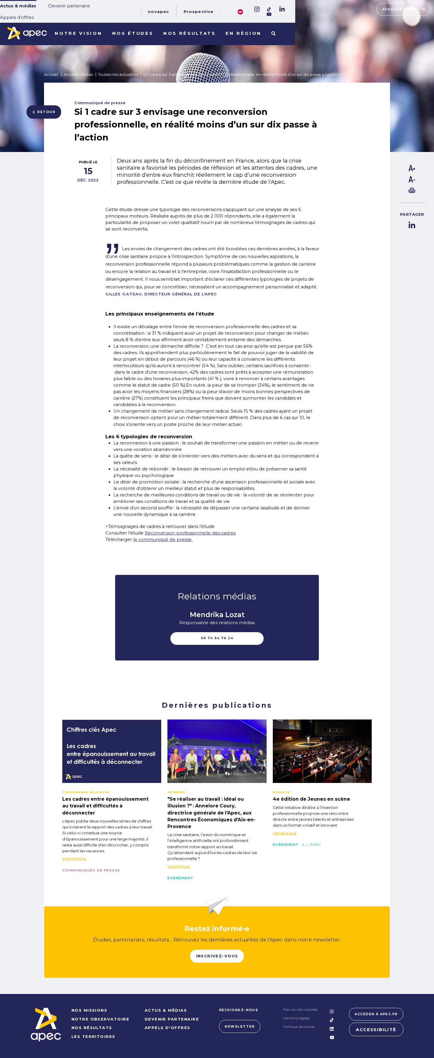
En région (244, 33)
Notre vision (78, 33)
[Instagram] (256, 9)
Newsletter (240, 1026)
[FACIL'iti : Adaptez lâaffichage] (240, 11)
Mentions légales (296, 1018)
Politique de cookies (299, 1027)
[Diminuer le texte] (412, 181)
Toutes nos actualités (118, 74)
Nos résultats (189, 33)
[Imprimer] (412, 191)
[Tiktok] (269, 9)
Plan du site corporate (300, 1010)
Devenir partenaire (69, 6)
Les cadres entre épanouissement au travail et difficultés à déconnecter (105, 805)
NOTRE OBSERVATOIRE (100, 1019)
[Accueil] (27, 33)
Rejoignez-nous (238, 1010)
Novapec (158, 11)
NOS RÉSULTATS (91, 1027)
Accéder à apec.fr (403, 9)
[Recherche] (273, 34)
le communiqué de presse (163, 539)
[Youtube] (269, 14)
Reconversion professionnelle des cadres (190, 533)
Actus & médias (18, 6)
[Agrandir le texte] (412, 169)
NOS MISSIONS (89, 1010)
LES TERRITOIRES (93, 1036)
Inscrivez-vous (217, 956)
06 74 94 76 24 (217, 638)
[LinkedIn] (281, 9)
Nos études (133, 33)
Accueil (51, 74)
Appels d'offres (17, 17)
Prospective (199, 11)
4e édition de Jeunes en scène (311, 799)
